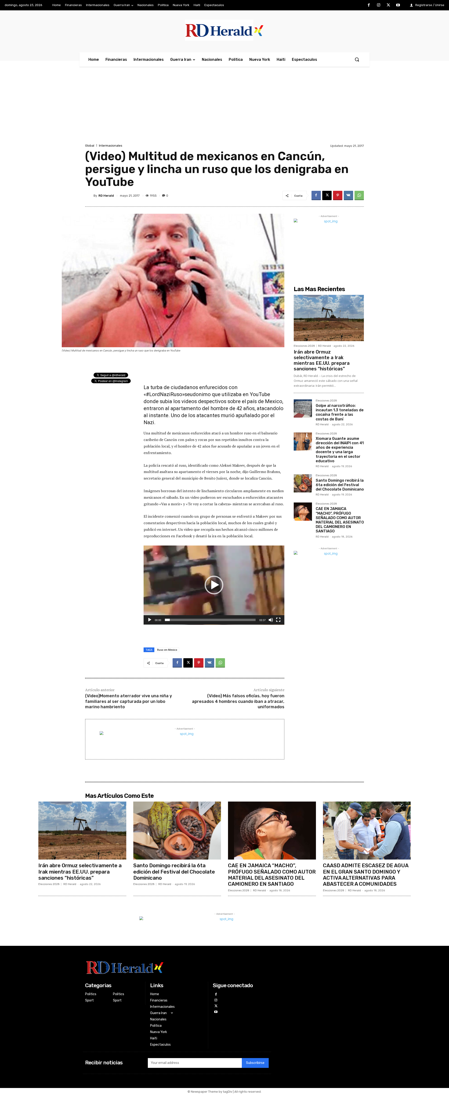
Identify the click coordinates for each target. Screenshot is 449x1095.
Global (89, 145)
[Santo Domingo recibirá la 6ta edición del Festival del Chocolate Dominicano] (303, 483)
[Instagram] (379, 5)
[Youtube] (398, 5)
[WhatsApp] (359, 195)
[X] (388, 5)
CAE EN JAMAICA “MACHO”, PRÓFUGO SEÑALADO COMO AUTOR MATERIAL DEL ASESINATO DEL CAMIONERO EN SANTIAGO (340, 519)
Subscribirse (255, 1063)
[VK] (348, 195)
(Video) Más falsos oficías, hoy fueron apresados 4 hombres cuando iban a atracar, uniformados (238, 701)
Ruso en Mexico (167, 649)
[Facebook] (369, 5)
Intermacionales (110, 145)
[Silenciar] (270, 620)
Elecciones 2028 (304, 346)
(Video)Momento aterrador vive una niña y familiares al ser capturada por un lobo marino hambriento (128, 701)
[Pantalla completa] (278, 620)
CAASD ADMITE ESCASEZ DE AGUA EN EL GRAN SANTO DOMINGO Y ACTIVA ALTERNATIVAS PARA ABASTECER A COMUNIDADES (366, 874)
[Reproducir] (149, 620)
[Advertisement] (224, 107)
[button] (357, 59)
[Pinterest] (337, 195)
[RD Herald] (89, 195)
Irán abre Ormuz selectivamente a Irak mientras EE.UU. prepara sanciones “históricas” (322, 360)
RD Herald (106, 195)
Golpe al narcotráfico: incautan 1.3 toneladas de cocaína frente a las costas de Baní (340, 412)
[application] (214, 585)
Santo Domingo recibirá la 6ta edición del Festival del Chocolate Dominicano (340, 484)
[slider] (210, 620)
